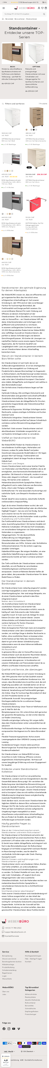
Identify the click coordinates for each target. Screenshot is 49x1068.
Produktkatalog (8, 987)
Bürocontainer (20, 19)
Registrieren (7, 992)
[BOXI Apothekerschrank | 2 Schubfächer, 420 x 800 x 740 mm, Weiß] (3, 169)
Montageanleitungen (32, 975)
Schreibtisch (36, 822)
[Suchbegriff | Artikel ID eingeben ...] (42, 13)
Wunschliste (7, 998)
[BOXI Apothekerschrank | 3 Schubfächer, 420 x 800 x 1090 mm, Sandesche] (10, 256)
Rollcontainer (10, 865)
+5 (35, 128)
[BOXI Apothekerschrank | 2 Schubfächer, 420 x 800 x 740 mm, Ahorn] (5, 169)
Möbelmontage (8, 984)
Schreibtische (29, 1028)
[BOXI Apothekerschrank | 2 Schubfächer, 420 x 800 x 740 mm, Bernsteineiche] (7, 169)
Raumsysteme (29, 1016)
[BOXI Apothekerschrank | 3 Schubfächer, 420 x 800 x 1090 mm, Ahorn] (7, 212)
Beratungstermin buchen (12, 981)
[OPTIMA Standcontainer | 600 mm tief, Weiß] (28, 129)
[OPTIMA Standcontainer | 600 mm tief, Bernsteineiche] (26, 129)
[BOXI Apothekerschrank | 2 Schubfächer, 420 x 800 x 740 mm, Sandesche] (10, 169)
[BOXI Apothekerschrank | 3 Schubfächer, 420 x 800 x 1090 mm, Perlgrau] (3, 212)
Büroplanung (7, 975)
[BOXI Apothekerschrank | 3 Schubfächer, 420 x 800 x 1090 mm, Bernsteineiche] (10, 212)
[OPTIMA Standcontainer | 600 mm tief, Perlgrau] (30, 129)
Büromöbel (9, 19)
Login (4, 995)
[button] (3, 8)
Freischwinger (30, 1034)
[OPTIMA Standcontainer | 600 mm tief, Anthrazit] (33, 129)
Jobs (4, 1014)
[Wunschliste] (40, 8)
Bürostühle (28, 1025)
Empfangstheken (30, 1031)
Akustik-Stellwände (31, 1019)
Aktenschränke (8, 631)
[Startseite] (3, 19)
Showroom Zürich (9, 978)
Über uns (5, 1011)
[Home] (23, 8)
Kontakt (27, 981)
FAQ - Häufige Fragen (32, 978)
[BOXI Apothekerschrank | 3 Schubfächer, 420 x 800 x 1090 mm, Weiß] (5, 212)
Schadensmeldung (9, 989)
